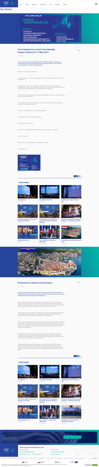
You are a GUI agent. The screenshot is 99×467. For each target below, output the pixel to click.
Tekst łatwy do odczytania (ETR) (80, 458)
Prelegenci (34, 4)
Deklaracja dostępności (58, 458)
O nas (21, 4)
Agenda (26, 4)
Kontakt (65, 4)
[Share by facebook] (77, 176)
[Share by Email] (75, 176)
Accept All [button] (95, 465)
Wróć (79, 50)
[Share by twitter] (79, 176)
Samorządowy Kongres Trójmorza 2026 (70, 201)
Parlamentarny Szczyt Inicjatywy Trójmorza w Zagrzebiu (70, 421)
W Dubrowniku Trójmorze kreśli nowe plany (71, 241)
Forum (50, 4)
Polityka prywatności (41, 458)
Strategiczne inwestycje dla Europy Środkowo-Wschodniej (27, 220)
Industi (95, 458)
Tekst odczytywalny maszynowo (68, 458)
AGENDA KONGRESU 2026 (23, 241)
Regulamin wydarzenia (32, 458)
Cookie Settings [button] (88, 465)
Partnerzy (57, 4)
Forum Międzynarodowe (45, 200)
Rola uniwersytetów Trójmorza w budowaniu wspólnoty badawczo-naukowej (48, 221)
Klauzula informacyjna (49, 458)
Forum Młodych (22, 200)
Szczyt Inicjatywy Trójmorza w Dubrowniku (47, 241)
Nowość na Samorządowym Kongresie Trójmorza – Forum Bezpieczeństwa (71, 220)
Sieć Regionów (43, 4)
